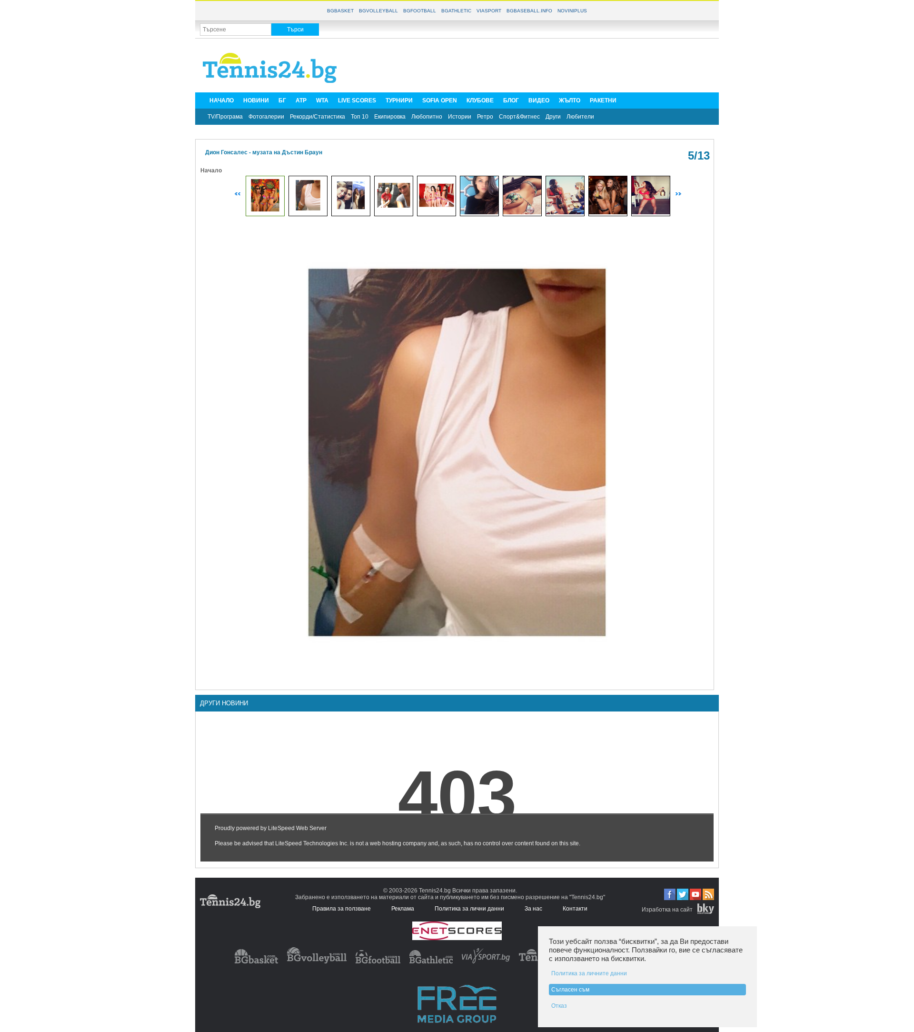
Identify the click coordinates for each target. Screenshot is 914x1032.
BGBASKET (340, 10)
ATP (301, 100)
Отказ (559, 1005)
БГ (282, 100)
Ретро (485, 116)
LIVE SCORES (357, 100)
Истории (459, 116)
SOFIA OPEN (439, 100)
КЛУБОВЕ (480, 100)
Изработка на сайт (667, 909)
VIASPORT (489, 10)
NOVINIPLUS (572, 10)
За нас (533, 908)
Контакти (575, 908)
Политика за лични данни (469, 908)
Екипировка (390, 116)
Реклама (402, 908)
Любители (580, 116)
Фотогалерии (266, 116)
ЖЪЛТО (569, 100)
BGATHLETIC (456, 10)
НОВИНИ (256, 100)
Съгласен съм (570, 989)
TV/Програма (225, 116)
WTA (322, 100)
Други (553, 116)
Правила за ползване (341, 908)
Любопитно (426, 116)
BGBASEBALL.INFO (529, 10)
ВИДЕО (538, 100)
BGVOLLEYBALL (378, 10)
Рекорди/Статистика (317, 116)
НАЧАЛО (221, 100)
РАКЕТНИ (603, 100)
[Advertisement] (541, 64)
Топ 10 (359, 116)
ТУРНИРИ (399, 100)
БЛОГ (511, 100)
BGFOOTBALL (419, 10)
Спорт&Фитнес (519, 116)
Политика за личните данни (589, 973)
